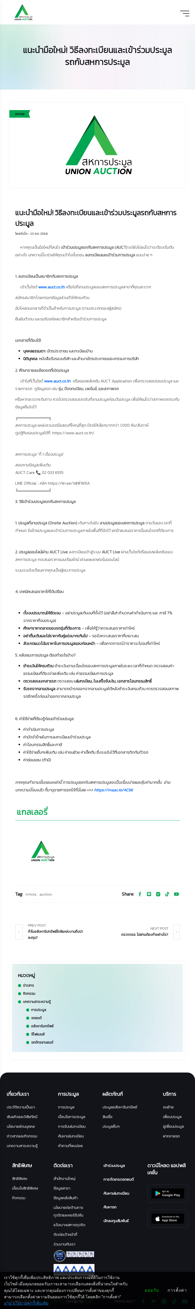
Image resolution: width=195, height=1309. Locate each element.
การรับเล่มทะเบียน (72, 1126)
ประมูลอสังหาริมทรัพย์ (120, 1107)
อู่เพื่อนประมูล (173, 1126)
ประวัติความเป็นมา (21, 1107)
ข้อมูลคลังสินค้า (66, 1198)
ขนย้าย (168, 1107)
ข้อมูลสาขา (62, 1188)
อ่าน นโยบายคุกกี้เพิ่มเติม (26, 1303)
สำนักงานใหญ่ (64, 1178)
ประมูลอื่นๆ (111, 1126)
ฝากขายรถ (171, 1136)
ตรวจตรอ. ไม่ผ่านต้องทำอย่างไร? (144, 934)
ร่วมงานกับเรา (64, 1244)
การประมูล (66, 1107)
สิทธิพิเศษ (19, 1178)
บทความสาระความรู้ (22, 1146)
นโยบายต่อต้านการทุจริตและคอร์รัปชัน (68, 1211)
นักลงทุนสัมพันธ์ (116, 1221)
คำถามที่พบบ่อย (70, 1146)
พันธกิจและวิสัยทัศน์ (22, 1117)
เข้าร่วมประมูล (114, 1165)
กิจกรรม (18, 1198)
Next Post (159, 928)
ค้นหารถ (110, 1207)
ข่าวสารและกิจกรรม (22, 1136)
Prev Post (37, 925)
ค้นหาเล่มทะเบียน (71, 1136)
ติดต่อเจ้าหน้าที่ (65, 1234)
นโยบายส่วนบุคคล (21, 1126)
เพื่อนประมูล (172, 1117)
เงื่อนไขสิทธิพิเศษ (25, 1188)
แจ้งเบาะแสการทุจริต (69, 1225)
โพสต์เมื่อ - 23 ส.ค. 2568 (31, 234)
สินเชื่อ (107, 1117)
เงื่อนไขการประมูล (71, 1117)
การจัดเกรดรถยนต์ (119, 1179)
